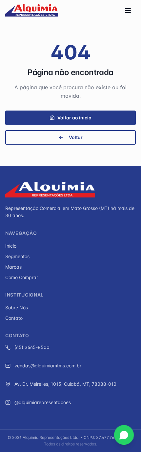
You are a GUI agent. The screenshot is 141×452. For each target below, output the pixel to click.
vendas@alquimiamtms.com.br (47, 365)
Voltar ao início (74, 117)
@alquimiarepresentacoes (42, 402)
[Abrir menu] (128, 10)
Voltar (76, 137)
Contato (14, 318)
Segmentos (17, 256)
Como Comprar (21, 277)
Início (10, 246)
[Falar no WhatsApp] (123, 434)
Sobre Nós (16, 307)
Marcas (13, 267)
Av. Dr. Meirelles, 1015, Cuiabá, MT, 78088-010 (65, 384)
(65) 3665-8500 (32, 347)
